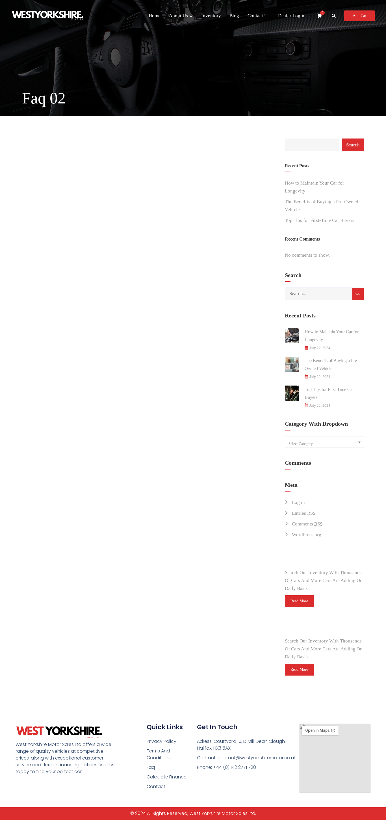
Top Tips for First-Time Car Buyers (319, 220)
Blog (234, 15)
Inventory (211, 15)
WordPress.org (306, 534)
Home (155, 15)
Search (353, 145)
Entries (303, 513)
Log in (298, 502)
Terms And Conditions (159, 754)
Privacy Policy (161, 741)
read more (299, 601)
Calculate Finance (167, 777)
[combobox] (324, 441)
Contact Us (259, 15)
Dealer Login (291, 15)
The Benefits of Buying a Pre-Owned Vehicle (321, 205)
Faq (151, 767)
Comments (307, 524)
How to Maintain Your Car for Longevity (314, 187)
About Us (178, 15)
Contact (156, 786)
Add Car (359, 16)
